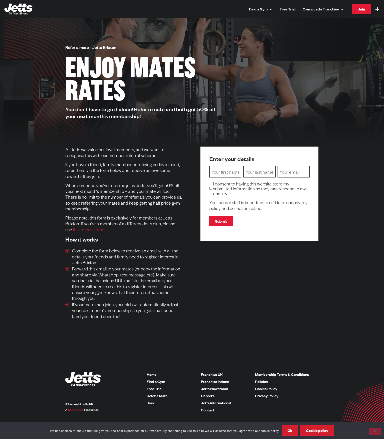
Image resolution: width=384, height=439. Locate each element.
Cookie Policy (266, 389)
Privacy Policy (266, 396)
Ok (290, 430)
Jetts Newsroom (214, 389)
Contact (207, 410)
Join (150, 403)
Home (151, 374)
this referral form (89, 229)
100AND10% (76, 409)
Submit (221, 221)
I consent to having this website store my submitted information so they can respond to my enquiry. (259, 188)
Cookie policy (317, 430)
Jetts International (216, 403)
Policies (261, 381)
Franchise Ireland (215, 381)
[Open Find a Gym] (271, 9)
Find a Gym (156, 381)
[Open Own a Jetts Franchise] (342, 9)
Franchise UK (212, 374)
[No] (375, 431)
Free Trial (154, 389)
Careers (207, 396)
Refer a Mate (157, 396)
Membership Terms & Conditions (282, 374)
